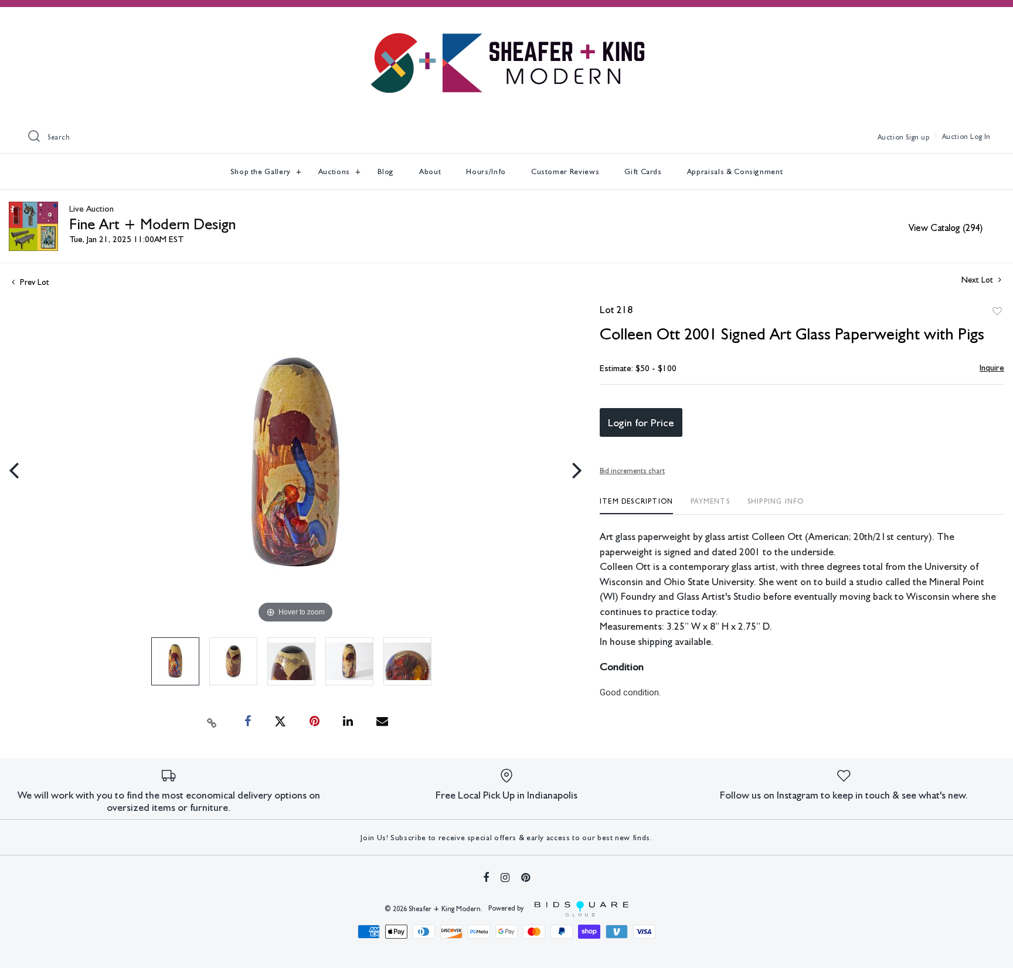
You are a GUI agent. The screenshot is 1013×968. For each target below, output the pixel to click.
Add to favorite (997, 311)
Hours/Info (486, 171)
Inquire (992, 367)
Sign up (917, 137)
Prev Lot (33, 282)
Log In (980, 137)
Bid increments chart (632, 471)
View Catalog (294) (946, 227)
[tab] (636, 505)
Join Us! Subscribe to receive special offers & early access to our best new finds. (506, 837)
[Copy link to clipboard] (212, 722)
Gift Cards (643, 171)
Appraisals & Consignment (735, 171)
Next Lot (978, 279)
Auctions (335, 171)
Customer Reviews (565, 171)
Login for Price (641, 422)
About (430, 171)
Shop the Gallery (261, 171)
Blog (386, 171)
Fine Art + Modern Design (152, 224)
